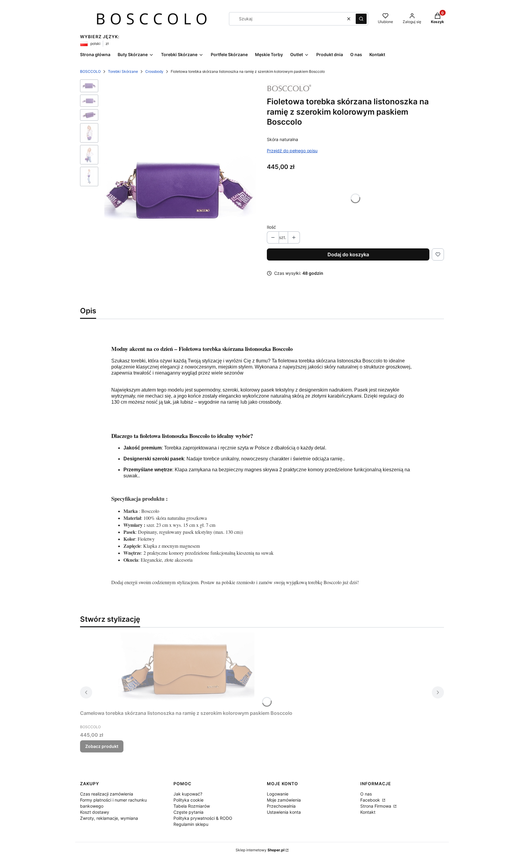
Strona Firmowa (376, 806)
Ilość (271, 227)
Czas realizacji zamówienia (106, 793)
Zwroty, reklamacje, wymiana (109, 818)
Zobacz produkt (101, 746)
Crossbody (154, 71)
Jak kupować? (187, 793)
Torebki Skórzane (123, 71)
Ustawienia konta (284, 812)
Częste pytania (188, 812)
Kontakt (367, 812)
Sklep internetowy (260, 850)
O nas (366, 793)
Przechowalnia (281, 806)
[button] (361, 19)
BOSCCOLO (90, 71)
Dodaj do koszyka (348, 254)
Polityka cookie (188, 799)
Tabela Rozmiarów (191, 806)
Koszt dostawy (94, 812)
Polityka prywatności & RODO (202, 818)
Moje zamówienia (284, 799)
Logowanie (277, 793)
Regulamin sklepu (190, 824)
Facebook (370, 799)
